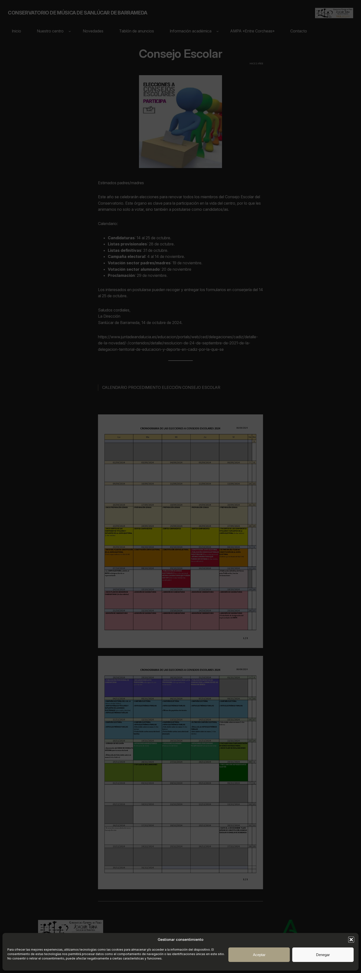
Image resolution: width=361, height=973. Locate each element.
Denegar (323, 955)
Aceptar (259, 955)
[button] (351, 939)
